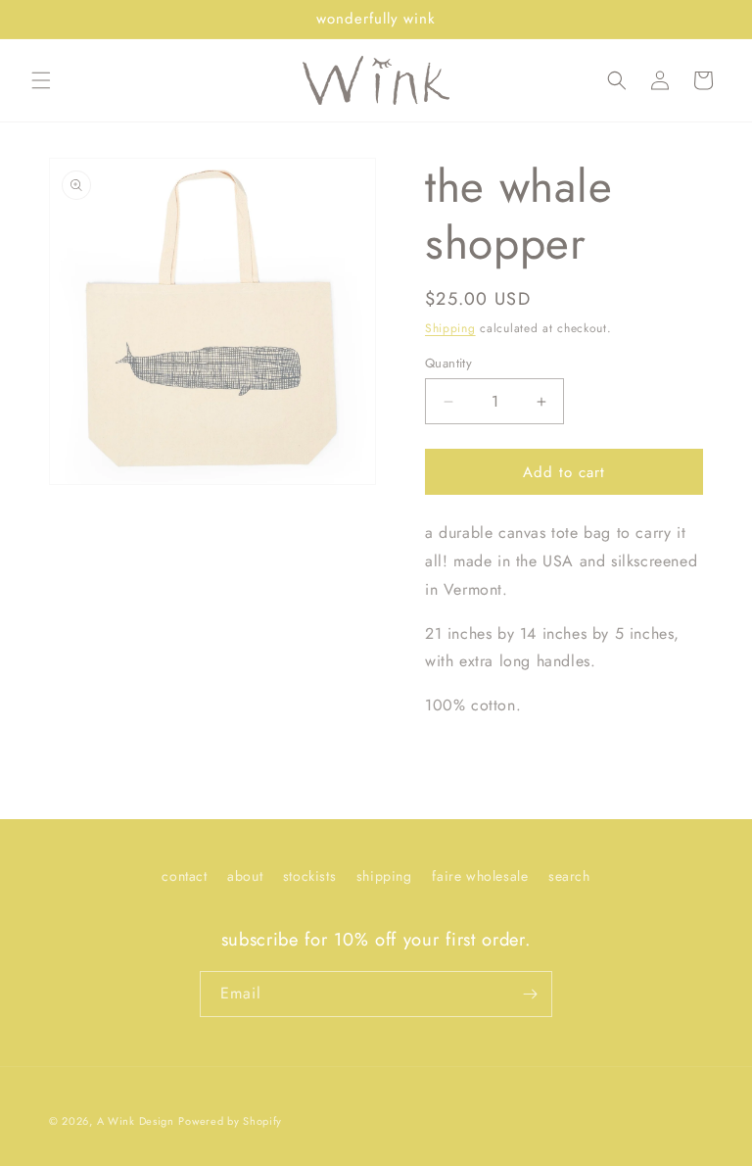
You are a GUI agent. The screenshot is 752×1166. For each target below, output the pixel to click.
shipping (384, 876)
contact (184, 876)
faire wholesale (480, 876)
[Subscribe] (529, 994)
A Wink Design (135, 1121)
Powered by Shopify (230, 1121)
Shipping (450, 328)
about (244, 876)
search (569, 876)
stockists (309, 876)
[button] (41, 80)
